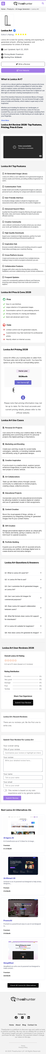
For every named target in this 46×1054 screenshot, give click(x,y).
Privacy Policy (23, 1047)
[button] (3, 3)
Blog (24, 1025)
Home (3, 9)
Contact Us (32, 1025)
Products (10, 9)
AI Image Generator (23, 9)
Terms (23, 1046)
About (18, 1025)
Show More (5, 120)
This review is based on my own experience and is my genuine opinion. (24, 791)
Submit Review (12, 798)
